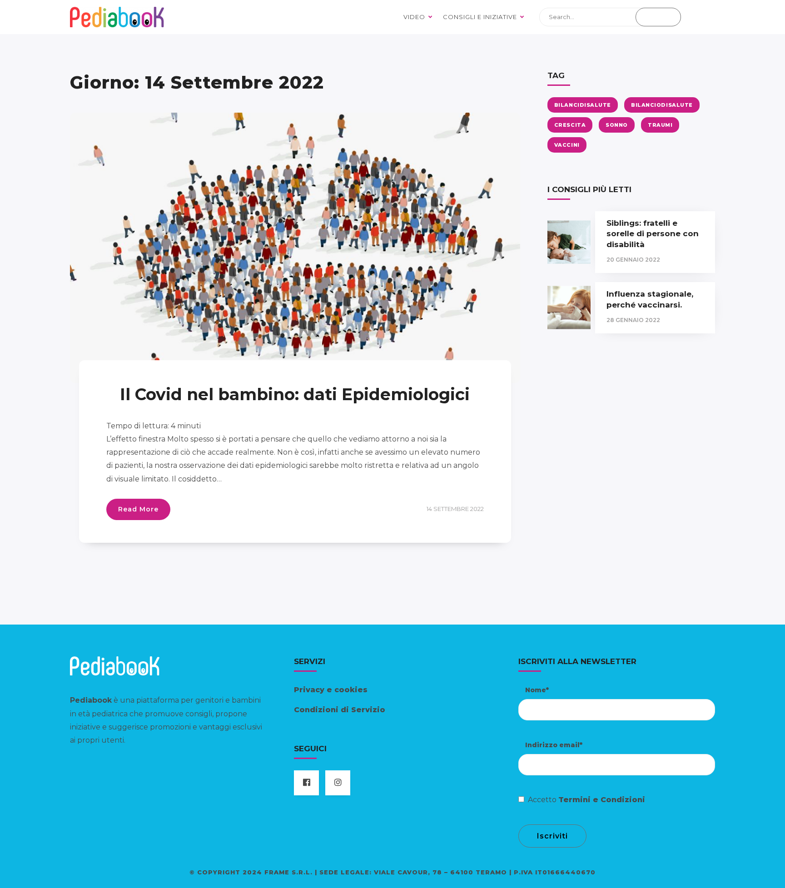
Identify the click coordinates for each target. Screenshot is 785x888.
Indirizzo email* (553, 745)
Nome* (537, 690)
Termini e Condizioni (601, 799)
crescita (570, 125)
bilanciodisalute (662, 105)
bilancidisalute (582, 105)
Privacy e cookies (331, 689)
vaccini (567, 145)
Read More (138, 509)
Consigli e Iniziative (480, 16)
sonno (617, 125)
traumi (660, 125)
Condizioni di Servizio (339, 709)
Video (414, 16)
